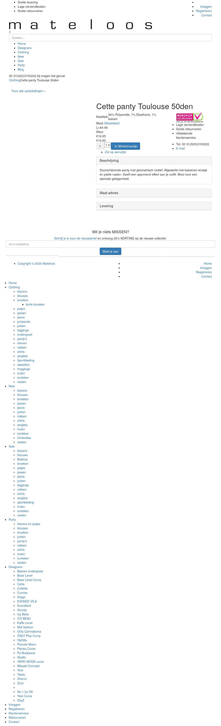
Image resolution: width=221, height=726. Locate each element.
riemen (22, 343)
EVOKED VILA (27, 601)
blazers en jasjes (28, 524)
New (21, 56)
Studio (21, 657)
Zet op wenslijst (115, 152)
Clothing (23, 52)
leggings (23, 330)
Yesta (21, 674)
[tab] (154, 160)
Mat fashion (25, 627)
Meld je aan (110, 251)
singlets (22, 356)
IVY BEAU (24, 618)
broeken (22, 300)
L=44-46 (102, 127)
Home (22, 43)
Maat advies (109, 192)
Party (21, 65)
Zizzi (20, 683)
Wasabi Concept (28, 666)
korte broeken (35, 304)
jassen (21, 313)
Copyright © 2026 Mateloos (36, 263)
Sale (21, 61)
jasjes (21, 308)
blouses (22, 295)
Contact (206, 15)
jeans (21, 317)
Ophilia (22, 640)
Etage (21, 597)
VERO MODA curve (30, 661)
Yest (20, 670)
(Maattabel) (112, 123)
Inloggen (206, 6)
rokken (22, 347)
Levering (106, 205)
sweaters (23, 364)
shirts (21, 351)
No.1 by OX (25, 691)
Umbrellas (24, 438)
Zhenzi (22, 679)
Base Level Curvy (29, 580)
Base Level (24, 575)
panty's (22, 339)
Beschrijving (109, 160)
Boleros (22, 459)
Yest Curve (24, 696)
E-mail (180, 148)
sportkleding (25, 502)
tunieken (23, 377)
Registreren (204, 11)
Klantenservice (19, 713)
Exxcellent (24, 605)
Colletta (22, 588)
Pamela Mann (26, 644)
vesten (21, 382)
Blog (21, 69)
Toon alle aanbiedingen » (28, 91)
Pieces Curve (26, 648)
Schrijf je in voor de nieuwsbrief (75, 238)
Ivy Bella (23, 614)
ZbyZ (20, 700)
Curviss (22, 592)
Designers (25, 48)
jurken (21, 326)
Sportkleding (25, 360)
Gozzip (22, 610)
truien (21, 373)
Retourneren (17, 717)
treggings (23, 369)
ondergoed (24, 334)
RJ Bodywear (26, 653)
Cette (21, 584)
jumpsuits (23, 321)
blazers (22, 291)
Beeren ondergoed (30, 571)
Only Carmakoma (29, 631)
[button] (125, 146)
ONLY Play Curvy (29, 635)
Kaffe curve (25, 623)
